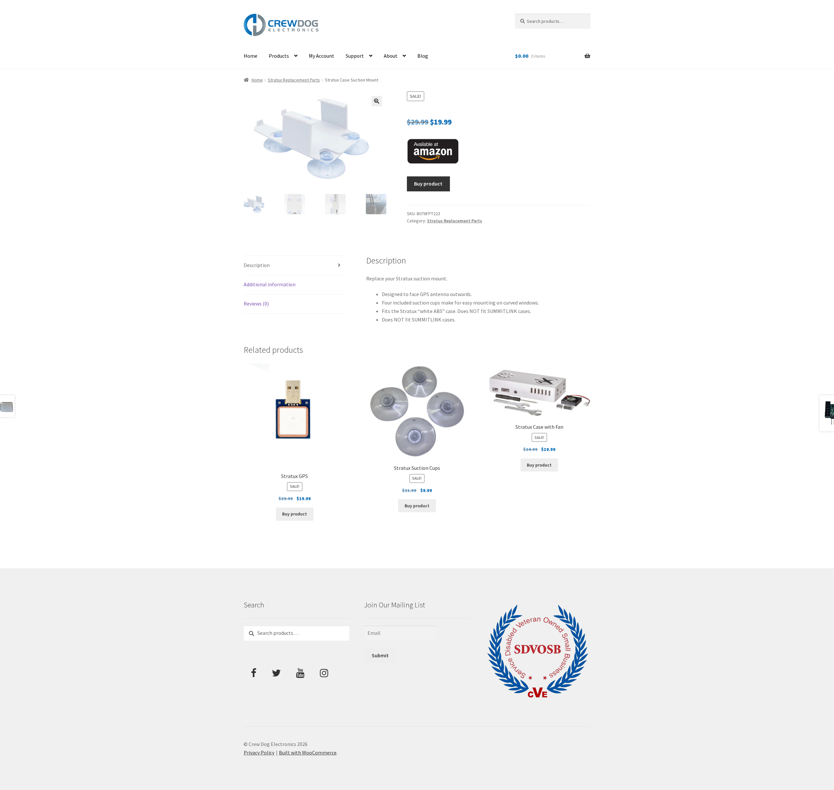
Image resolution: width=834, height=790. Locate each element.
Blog (422, 55)
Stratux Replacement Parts (294, 80)
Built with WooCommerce (308, 752)
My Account (321, 55)
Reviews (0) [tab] (256, 303)
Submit (380, 655)
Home (250, 55)
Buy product (428, 183)
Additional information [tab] (269, 284)
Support (355, 55)
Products (279, 55)
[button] (376, 101)
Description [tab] (257, 265)
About (390, 55)
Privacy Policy (259, 752)
